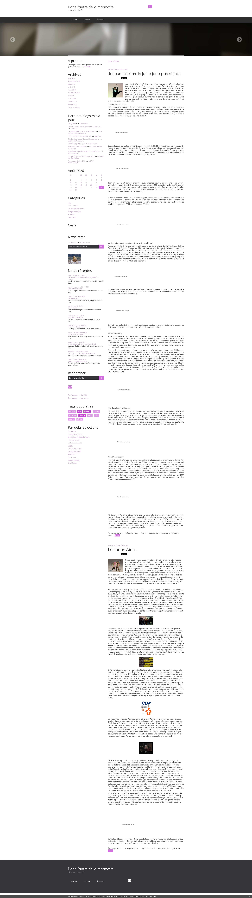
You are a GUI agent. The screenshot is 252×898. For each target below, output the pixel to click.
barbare (87, 411)
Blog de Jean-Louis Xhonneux (85, 132)
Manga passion (73, 460)
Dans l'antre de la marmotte (91, 6)
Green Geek (72, 308)
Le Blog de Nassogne (76, 141)
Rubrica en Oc (73, 153)
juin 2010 (71, 84)
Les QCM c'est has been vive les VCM (81, 353)
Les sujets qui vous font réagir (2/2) (81, 156)
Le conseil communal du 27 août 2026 (81, 131)
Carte (72, 225)
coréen (169, 848)
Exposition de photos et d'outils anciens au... (84, 151)
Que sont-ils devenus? (76, 334)
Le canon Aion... (122, 549)
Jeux (69, 203)
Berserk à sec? (73, 298)
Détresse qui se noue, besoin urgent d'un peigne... (83, 278)
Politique (71, 214)
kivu (96, 415)
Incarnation (83, 124)
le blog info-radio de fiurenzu (78, 437)
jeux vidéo (72, 415)
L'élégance (72, 124)
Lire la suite (86, 66)
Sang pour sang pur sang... (78, 361)
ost (147, 533)
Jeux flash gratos (74, 440)
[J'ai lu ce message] (250, 896)
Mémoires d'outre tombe (77, 327)
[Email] (150, 6)
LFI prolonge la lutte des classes (79, 136)
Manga (79, 419)
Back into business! (75, 289)
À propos (100, 20)
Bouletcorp (72, 431)
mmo (160, 848)
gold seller (176, 848)
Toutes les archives (74, 107)
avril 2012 (71, 78)
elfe (79, 411)
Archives (87, 20)
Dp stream (72, 457)
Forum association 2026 (76, 161)
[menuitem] (74, 20)
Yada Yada (71, 217)
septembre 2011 (74, 81)
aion (147, 848)
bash (164, 848)
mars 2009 (72, 99)
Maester (71, 454)
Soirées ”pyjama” (74, 144)
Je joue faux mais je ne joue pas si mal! (82, 344)
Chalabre (74, 128)
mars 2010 (72, 90)
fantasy (82, 415)
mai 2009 (71, 96)
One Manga (72, 463)
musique (72, 411)
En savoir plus (152, 896)
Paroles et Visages (90, 144)
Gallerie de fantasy (75, 443)
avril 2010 (71, 87)
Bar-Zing (98, 136)
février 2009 (72, 101)
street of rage (169, 533)
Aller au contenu (7, 2)
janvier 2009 (72, 104)
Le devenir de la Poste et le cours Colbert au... (84, 127)
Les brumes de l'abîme (76, 209)
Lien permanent (116, 533)
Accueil (74, 20)
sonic (90, 415)
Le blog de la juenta (75, 434)
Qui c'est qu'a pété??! (75, 317)
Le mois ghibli (73, 206)
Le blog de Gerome (75, 448)
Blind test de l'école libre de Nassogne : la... (83, 139)
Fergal (70, 446)
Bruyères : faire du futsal (77, 147)
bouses (71, 419)
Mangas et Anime (74, 212)
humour (96, 411)
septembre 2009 (74, 93)
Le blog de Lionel (74, 451)
